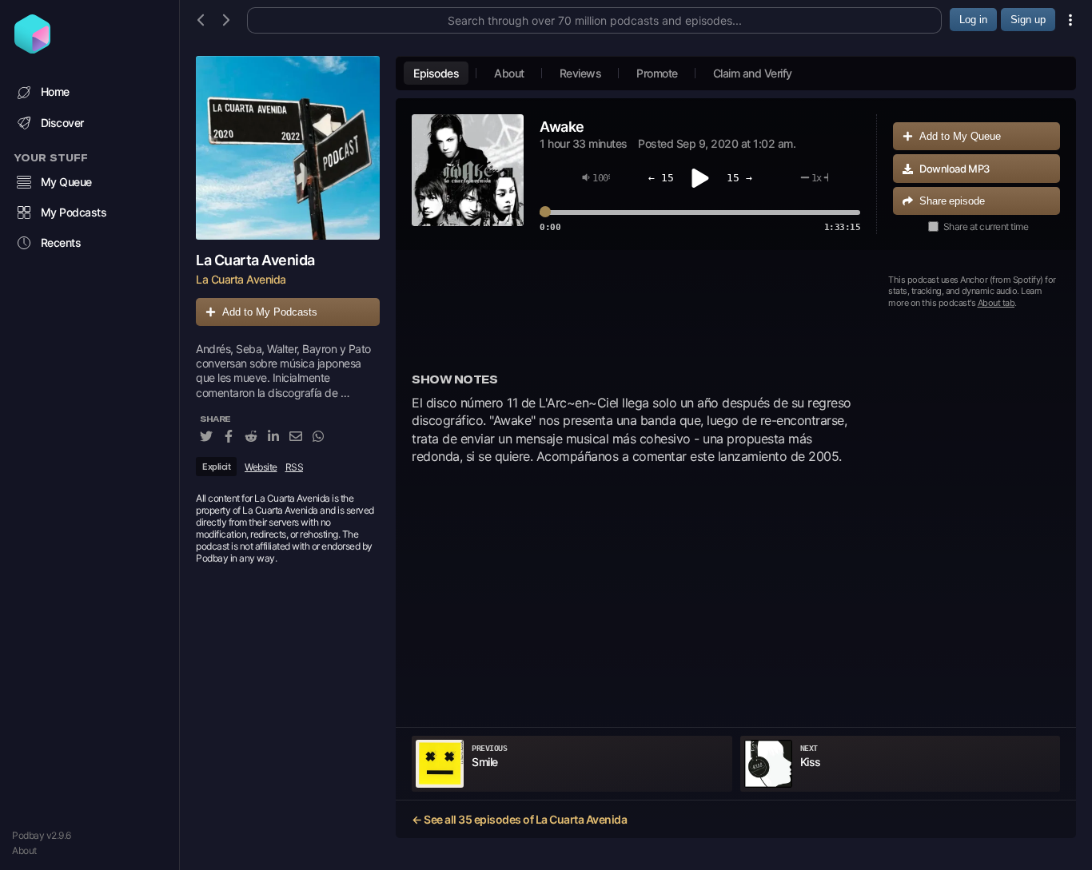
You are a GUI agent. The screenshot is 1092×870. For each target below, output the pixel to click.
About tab (996, 302)
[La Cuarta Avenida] (288, 148)
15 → (739, 178)
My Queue (66, 182)
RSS (294, 467)
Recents (61, 242)
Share (952, 201)
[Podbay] (32, 49)
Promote (657, 73)
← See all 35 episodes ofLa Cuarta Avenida (519, 819)
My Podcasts (74, 212)
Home (55, 91)
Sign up (1028, 20)
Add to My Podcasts (269, 312)
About (24, 850)
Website (261, 467)
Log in (973, 20)
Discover (62, 122)
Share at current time (986, 226)
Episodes (436, 73)
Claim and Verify (752, 73)
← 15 (661, 178)
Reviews (581, 73)
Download (954, 168)
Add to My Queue (960, 136)
